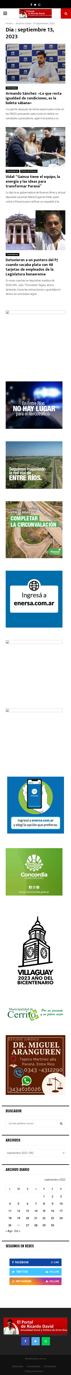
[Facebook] (25, 1341)
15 (43, 1210)
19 (18, 1218)
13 (27, 1210)
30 (52, 1225)
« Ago (9, 1231)
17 (60, 1210)
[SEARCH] (61, 1123)
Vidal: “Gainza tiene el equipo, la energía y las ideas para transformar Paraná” (33, 181)
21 (35, 1218)
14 (35, 1210)
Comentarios (12, 171)
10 (60, 1203)
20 (27, 1218)
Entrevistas (12, 88)
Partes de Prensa (29, 171)
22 (43, 1218)
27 (27, 1225)
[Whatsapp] (46, 1341)
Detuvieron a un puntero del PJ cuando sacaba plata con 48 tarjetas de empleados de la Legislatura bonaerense (32, 267)
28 (35, 1225)
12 (18, 1210)
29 (43, 1225)
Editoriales (17, 1366)
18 (9, 1218)
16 (52, 1210)
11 (9, 1210)
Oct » (17, 1231)
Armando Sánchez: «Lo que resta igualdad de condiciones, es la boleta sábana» (34, 98)
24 (60, 1218)
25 (9, 1225)
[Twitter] (35, 1341)
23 (52, 1218)
